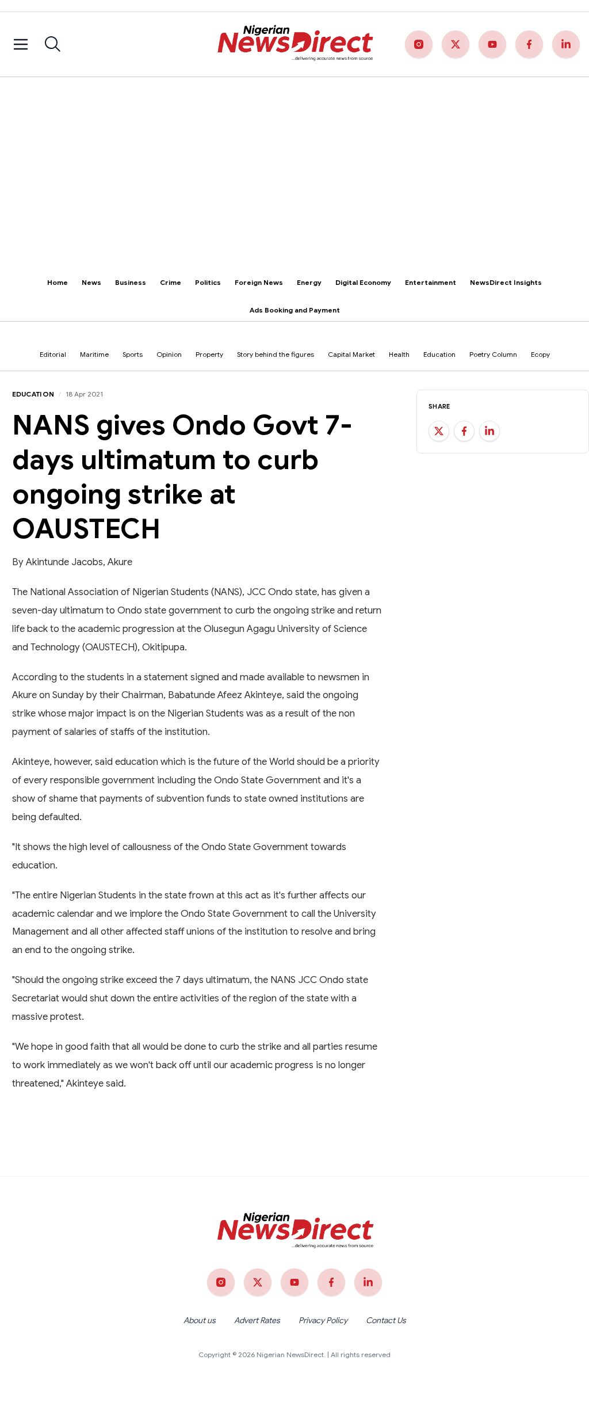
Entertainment (430, 282)
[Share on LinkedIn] (489, 431)
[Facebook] (529, 44)
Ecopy (540, 354)
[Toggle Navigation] (20, 44)
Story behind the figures (275, 354)
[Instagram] (419, 44)
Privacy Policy (323, 1320)
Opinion (169, 354)
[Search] (52, 44)
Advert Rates (257, 1320)
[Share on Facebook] (464, 431)
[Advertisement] (294, 163)
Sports (133, 354)
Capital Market (351, 354)
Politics (208, 282)
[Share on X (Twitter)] (439, 431)
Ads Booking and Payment (295, 310)
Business (130, 282)
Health (399, 354)
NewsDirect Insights (506, 282)
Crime (170, 282)
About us (199, 1320)
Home (57, 282)
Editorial (53, 354)
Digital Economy (363, 282)
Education (439, 354)
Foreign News (259, 282)
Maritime (94, 354)
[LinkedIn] (566, 44)
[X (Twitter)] (455, 44)
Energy (309, 282)
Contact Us (386, 1320)
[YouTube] (492, 44)
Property (209, 354)
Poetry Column (493, 354)
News (91, 282)
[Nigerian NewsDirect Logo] (294, 44)
